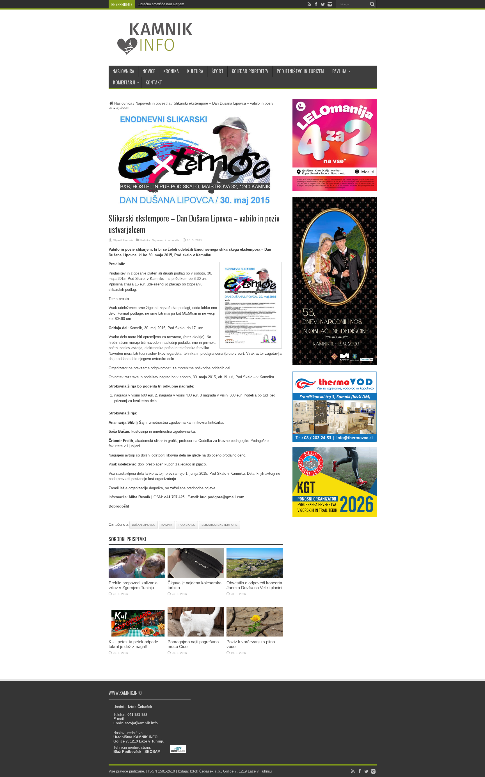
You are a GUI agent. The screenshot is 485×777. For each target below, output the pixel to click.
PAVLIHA (339, 71)
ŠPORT (217, 71)
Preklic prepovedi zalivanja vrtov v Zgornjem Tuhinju (133, 585)
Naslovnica (123, 103)
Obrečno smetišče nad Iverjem (161, 4)
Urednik (128, 240)
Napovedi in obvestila (153, 103)
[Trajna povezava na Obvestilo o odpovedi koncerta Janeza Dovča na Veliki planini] (255, 576)
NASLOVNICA (123, 71)
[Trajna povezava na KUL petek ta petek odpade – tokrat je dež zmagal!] (137, 635)
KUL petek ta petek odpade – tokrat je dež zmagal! (135, 644)
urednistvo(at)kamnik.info (135, 723)
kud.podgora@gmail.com (222, 497)
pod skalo (187, 524)
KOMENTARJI (124, 82)
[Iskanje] (372, 4)
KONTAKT (154, 82)
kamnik (166, 524)
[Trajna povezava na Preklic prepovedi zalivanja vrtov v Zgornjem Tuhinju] (137, 576)
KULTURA (195, 71)
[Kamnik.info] (151, 51)
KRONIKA (171, 71)
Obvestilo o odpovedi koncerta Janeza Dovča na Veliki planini (254, 585)
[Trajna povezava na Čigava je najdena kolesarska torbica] (196, 576)
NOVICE (149, 71)
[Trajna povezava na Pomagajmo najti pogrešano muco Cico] (196, 635)
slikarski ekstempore (219, 524)
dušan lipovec (143, 524)
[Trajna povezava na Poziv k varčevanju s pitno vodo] (255, 635)
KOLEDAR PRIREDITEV (250, 71)
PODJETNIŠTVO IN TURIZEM (300, 71)
